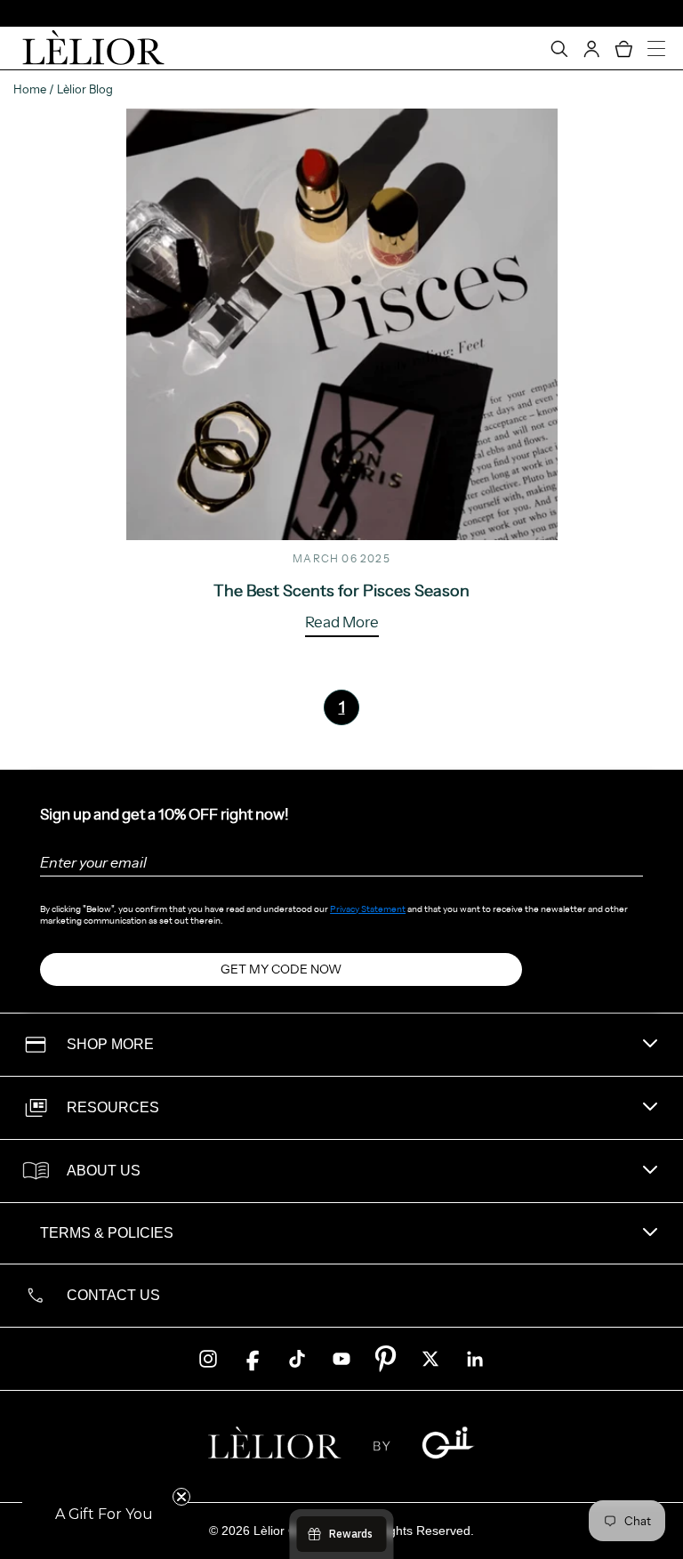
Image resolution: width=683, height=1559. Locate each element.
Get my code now (281, 969)
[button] (104, 1514)
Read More (342, 622)
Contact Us (113, 1295)
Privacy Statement (368, 909)
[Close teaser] (181, 1497)
